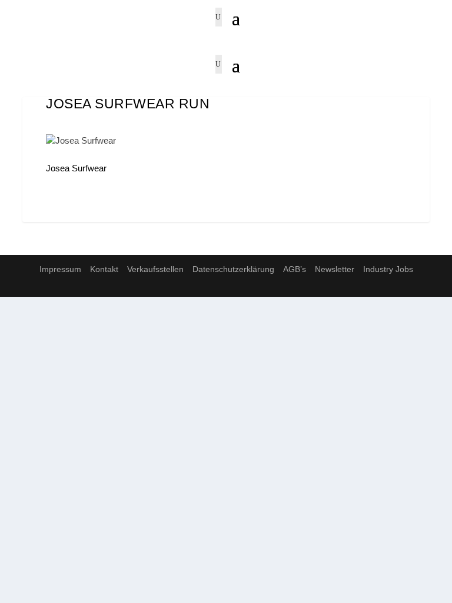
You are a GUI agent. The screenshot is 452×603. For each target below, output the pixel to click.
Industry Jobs (388, 269)
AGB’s (294, 269)
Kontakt (104, 269)
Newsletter (334, 269)
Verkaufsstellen (155, 269)
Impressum (60, 269)
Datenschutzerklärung (233, 269)
